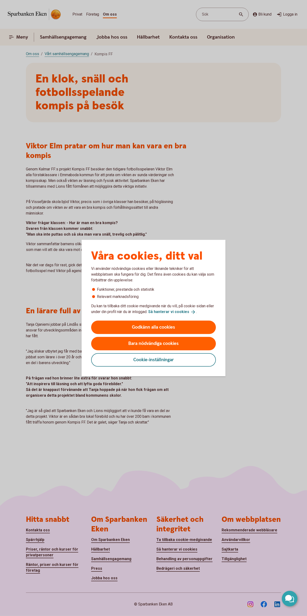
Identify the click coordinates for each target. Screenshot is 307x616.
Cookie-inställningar (153, 360)
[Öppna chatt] (289, 598)
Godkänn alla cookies (153, 327)
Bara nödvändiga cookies (153, 343)
